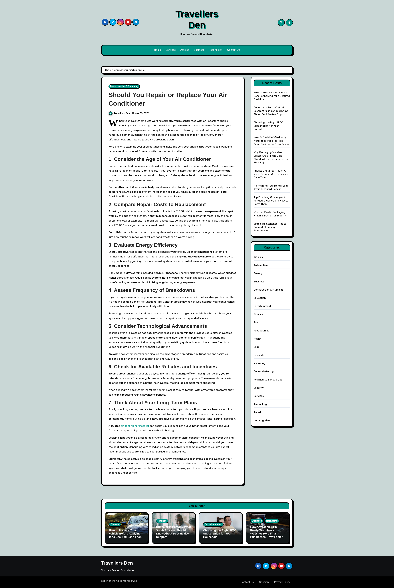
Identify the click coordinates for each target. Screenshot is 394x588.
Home (157, 50)
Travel (257, 412)
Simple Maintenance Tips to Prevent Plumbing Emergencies (270, 227)
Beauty (258, 273)
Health (257, 338)
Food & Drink (261, 330)
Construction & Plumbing (124, 86)
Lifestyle (259, 355)
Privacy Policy (282, 582)
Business (199, 50)
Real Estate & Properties (268, 379)
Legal (257, 346)
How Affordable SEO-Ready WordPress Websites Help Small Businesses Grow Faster (271, 141)
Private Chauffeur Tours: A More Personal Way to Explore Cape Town (271, 174)
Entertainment (262, 306)
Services (171, 50)
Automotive (261, 265)
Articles (184, 50)
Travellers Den (122, 113)
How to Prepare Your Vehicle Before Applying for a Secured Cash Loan (272, 96)
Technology (216, 50)
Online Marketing (264, 371)
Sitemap (264, 582)
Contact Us (233, 50)
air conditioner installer (135, 425)
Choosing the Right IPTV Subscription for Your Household (268, 126)
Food (256, 322)
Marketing (259, 363)
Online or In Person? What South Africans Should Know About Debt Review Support (271, 111)
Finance (258, 314)
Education (260, 297)
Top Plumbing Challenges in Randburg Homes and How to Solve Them (271, 201)
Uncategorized (262, 420)
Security (259, 387)
